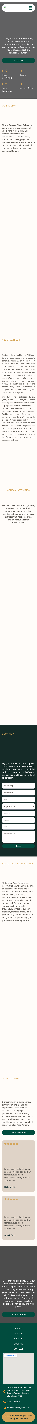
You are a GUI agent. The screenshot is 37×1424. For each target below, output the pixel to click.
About (18, 1328)
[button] (30, 8)
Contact (18, 1349)
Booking (18, 1344)
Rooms (18, 1333)
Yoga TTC (18, 1338)
